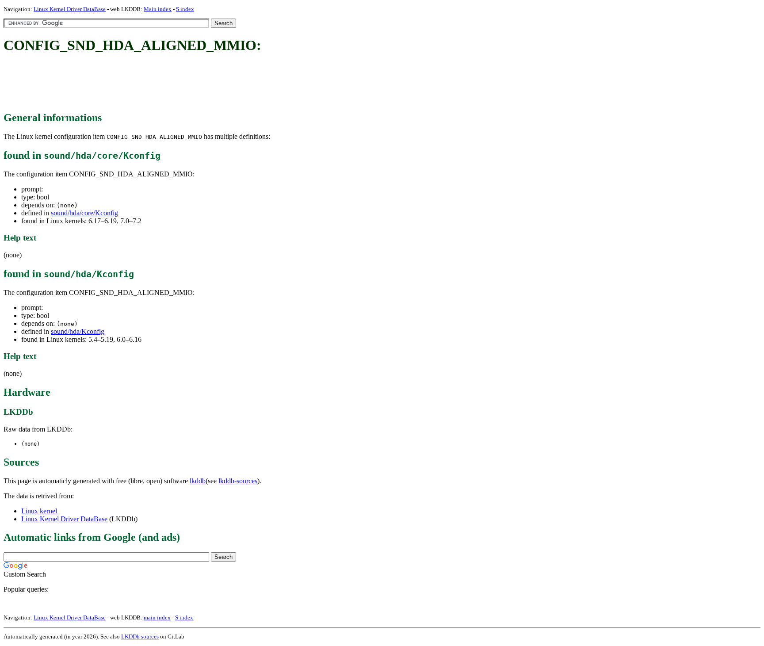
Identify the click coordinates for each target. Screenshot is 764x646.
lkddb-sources (237, 481)
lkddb (198, 481)
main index (157, 617)
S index (185, 9)
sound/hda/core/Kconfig (84, 213)
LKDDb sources (140, 636)
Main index (158, 9)
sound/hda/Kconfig (77, 331)
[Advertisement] (164, 83)
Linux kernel (39, 511)
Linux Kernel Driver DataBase (70, 9)
